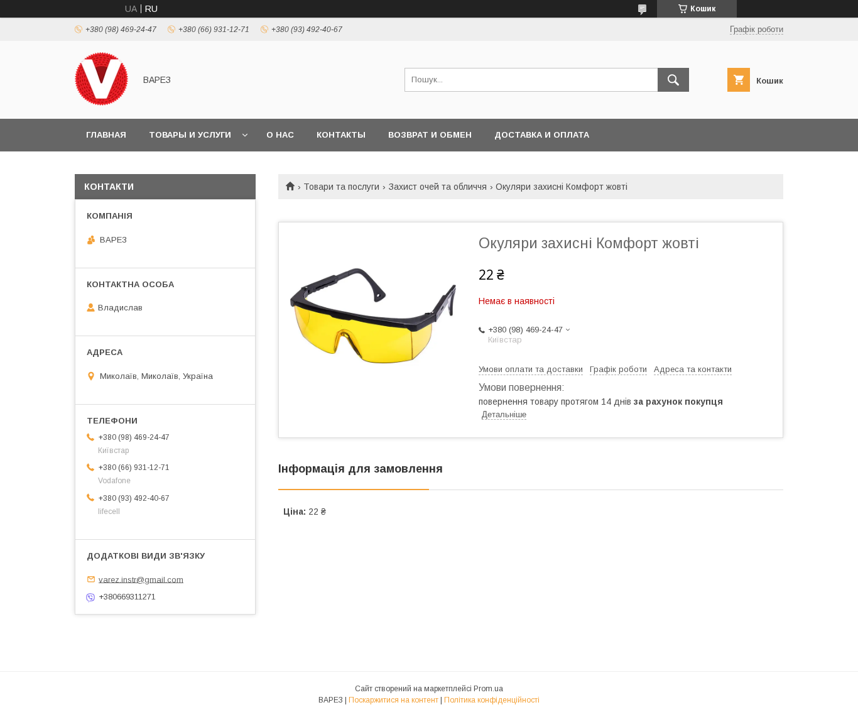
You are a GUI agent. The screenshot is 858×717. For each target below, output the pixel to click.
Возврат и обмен (430, 135)
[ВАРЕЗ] (101, 102)
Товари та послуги (341, 187)
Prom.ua (488, 688)
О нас (280, 135)
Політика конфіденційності (492, 700)
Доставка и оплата (541, 135)
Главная (106, 135)
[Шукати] (673, 80)
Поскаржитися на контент (393, 700)
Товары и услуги (190, 135)
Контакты (341, 135)
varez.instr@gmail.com (141, 579)
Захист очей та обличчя (438, 187)
